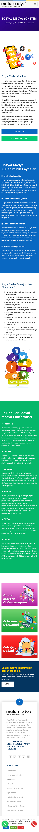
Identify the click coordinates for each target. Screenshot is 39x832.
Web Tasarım (11, 771)
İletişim (8, 684)
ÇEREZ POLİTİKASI (19, 742)
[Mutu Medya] (14, 4)
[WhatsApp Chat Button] (5, 824)
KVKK (8, 742)
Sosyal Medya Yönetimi (14, 775)
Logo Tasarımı (11, 793)
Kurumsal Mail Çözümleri (15, 810)
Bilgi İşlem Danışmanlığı (14, 797)
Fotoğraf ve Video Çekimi (15, 806)
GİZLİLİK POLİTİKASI (14, 744)
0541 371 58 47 (19, 131)
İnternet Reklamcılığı (13, 802)
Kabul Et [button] (13, 827)
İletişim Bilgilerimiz (19, 138)
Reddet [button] (21, 827)
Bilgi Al (6, 827)
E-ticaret (9, 784)
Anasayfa (9, 23)
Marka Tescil (10, 779)
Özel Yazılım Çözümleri (14, 788)
